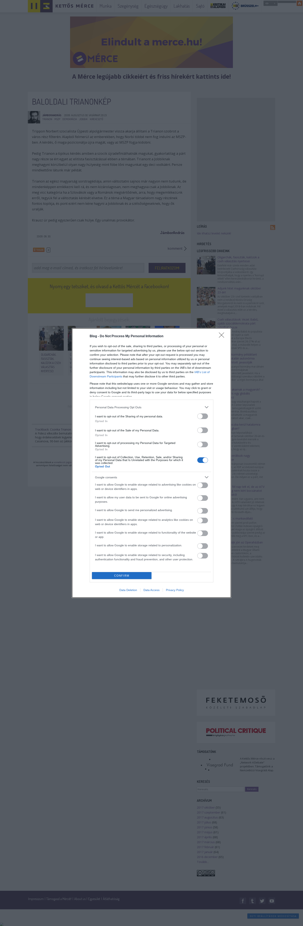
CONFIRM (121, 575)
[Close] (223, 336)
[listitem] (151, 407)
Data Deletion (128, 590)
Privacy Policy (175, 590)
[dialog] (151, 463)
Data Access (151, 590)
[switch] (202, 416)
